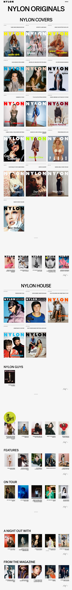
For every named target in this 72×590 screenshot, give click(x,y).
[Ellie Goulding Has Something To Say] (58, 306)
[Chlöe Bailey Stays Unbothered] (14, 180)
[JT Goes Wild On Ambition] (23, 429)
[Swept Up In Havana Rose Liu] (50, 429)
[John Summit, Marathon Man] (36, 306)
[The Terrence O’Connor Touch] (36, 461)
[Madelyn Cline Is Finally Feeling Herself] (36, 145)
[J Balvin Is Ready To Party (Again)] (23, 263)
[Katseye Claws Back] (36, 40)
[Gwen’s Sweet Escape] (14, 215)
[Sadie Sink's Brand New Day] (14, 40)
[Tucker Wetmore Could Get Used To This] (23, 461)
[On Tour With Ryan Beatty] (9, 493)
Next (64, 275)
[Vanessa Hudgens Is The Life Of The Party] (64, 263)
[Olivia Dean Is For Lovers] (14, 75)
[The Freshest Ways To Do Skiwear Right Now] (9, 573)
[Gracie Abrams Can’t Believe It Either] (58, 110)
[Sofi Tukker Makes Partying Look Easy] (36, 341)
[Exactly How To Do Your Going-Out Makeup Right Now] (36, 573)
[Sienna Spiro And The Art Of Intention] (36, 429)
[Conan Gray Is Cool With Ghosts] (64, 573)
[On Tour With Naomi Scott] (50, 493)
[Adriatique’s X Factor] (14, 341)
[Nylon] (8, 1)
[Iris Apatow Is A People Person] (64, 429)
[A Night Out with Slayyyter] (9, 542)
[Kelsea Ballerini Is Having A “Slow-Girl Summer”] (9, 263)
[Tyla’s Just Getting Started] (36, 110)
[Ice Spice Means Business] (58, 75)
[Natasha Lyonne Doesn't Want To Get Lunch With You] (50, 263)
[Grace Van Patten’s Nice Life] (58, 40)
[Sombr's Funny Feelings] (9, 378)
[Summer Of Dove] (14, 110)
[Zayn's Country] (36, 180)
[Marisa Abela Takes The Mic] (58, 180)
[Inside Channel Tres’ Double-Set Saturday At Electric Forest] (36, 493)
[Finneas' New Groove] (50, 461)
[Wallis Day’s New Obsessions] (9, 461)
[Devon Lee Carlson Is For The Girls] (36, 75)
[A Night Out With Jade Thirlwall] (64, 542)
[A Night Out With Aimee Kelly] (50, 542)
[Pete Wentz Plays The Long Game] (36, 263)
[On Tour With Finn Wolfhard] (23, 493)
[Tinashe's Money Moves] (50, 573)
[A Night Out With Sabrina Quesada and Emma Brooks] (23, 542)
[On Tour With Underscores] (64, 493)
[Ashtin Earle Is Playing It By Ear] (64, 461)
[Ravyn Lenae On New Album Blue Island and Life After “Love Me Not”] (9, 430)
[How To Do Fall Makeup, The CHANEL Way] (23, 573)
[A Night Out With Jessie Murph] (36, 542)
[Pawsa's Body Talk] (14, 306)
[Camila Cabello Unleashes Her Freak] (14, 145)
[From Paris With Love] (58, 145)
